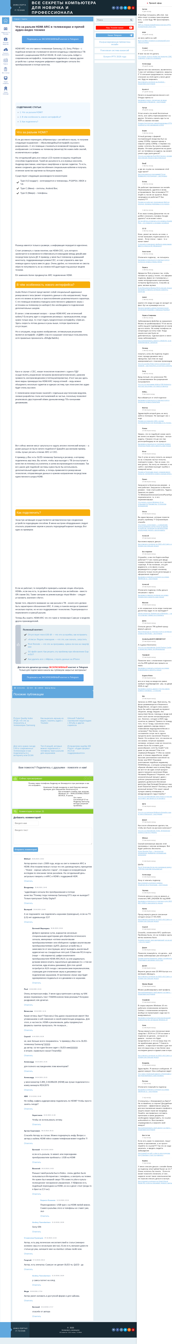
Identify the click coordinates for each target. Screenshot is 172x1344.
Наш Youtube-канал (114, 28)
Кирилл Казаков (47, 1200)
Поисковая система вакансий (114, 50)
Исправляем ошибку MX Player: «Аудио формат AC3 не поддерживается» (79, 749)
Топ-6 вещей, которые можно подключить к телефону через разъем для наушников (52, 749)
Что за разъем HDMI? (32, 112)
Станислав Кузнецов (33, 1238)
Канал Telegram (115, 35)
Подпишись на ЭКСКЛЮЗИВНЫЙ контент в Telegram (53, 39)
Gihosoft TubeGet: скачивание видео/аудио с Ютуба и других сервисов (79, 721)
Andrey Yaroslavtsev (41, 1222)
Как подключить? (30, 122)
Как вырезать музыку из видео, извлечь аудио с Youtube (52, 720)
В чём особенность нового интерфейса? (41, 117)
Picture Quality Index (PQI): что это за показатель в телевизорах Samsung (24, 721)
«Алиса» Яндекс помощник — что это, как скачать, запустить (57, 639)
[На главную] (5, 20)
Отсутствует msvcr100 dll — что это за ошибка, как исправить (57, 635)
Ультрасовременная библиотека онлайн (114, 43)
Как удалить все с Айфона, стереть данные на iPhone (54, 659)
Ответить (28, 881)
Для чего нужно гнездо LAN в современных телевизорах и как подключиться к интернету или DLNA (24, 751)
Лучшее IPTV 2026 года (114, 57)
